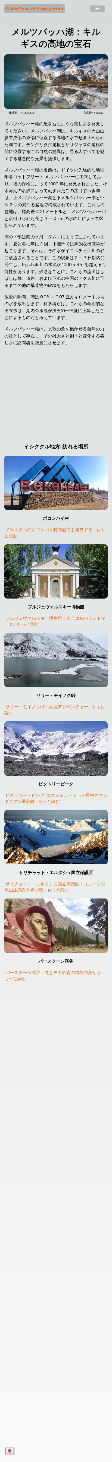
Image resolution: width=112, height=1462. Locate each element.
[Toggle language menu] (9, 1451)
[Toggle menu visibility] (97, 9)
